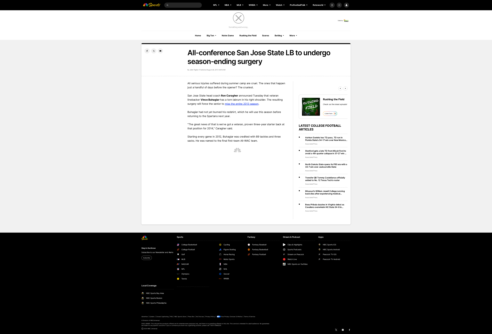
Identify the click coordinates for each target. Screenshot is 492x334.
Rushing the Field (248, 35)
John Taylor (194, 70)
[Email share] (160, 50)
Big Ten (210, 35)
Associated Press (311, 144)
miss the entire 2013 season (242, 103)
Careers (152, 316)
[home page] (151, 5)
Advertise (144, 316)
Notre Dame (228, 35)
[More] (332, 5)
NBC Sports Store (180, 316)
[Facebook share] (147, 50)
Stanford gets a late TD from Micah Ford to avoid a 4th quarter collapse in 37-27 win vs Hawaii (326, 152)
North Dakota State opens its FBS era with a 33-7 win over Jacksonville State (326, 165)
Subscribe (146, 258)
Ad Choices (200, 316)
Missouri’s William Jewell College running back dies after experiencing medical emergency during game (325, 192)
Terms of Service (249, 316)
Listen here (328, 113)
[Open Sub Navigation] (219, 5)
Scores (265, 35)
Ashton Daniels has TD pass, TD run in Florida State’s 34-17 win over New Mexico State (325, 138)
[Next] (345, 88)
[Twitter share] (153, 50)
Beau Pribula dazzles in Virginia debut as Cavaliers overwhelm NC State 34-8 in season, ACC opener (324, 205)
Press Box (191, 316)
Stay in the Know (148, 248)
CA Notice (239, 316)
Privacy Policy (210, 316)
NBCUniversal (155, 320)
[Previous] (340, 88)
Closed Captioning (162, 316)
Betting (278, 35)
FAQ (171, 316)
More (292, 35)
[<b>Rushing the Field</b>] (311, 107)
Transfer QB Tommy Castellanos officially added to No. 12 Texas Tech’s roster (325, 178)
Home (198, 35)
